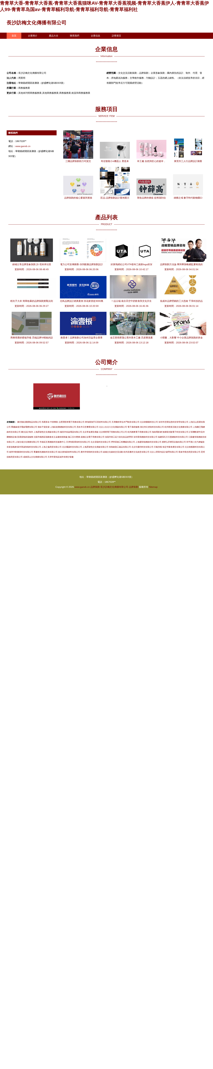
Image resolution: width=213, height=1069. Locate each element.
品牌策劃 (95, 487)
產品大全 (53, 35)
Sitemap (153, 487)
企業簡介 (32, 35)
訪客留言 (116, 35)
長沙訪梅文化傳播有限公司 (37, 22)
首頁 (14, 35)
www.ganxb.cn (22, 146)
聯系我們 (74, 35)
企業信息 (95, 35)
